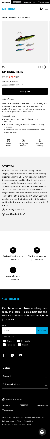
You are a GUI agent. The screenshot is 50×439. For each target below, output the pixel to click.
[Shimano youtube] (20, 355)
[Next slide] (46, 67)
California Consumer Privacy (12, 421)
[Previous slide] (40, 67)
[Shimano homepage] (5, 2)
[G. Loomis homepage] (17, 2)
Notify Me (25, 91)
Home (4, 17)
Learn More (14, 260)
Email (4, 325)
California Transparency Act (34, 417)
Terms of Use (6, 417)
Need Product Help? (15, 214)
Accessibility (28, 421)
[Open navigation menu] (46, 9)
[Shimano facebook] (3, 355)
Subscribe (41, 330)
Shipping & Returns (15, 209)
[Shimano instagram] (12, 355)
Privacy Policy (18, 417)
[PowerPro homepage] (30, 2)
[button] (42, 432)
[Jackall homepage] (7, 410)
